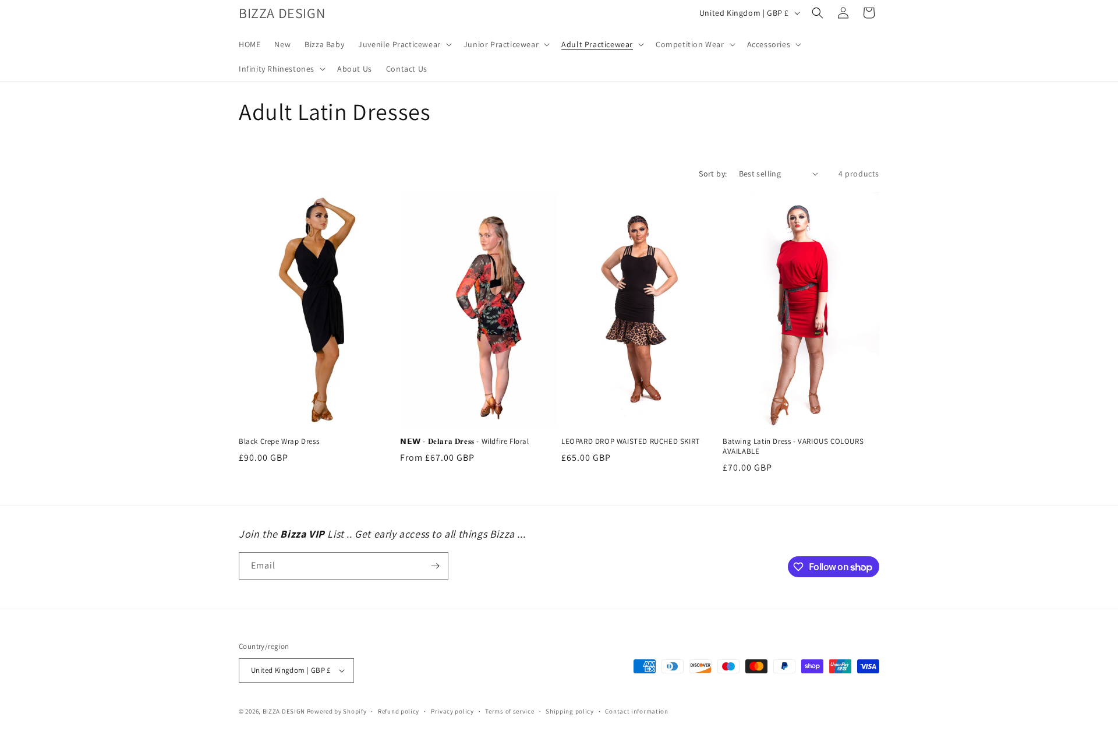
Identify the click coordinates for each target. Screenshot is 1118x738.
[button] (404, 44)
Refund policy (398, 711)
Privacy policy (452, 711)
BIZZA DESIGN (284, 711)
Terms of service (509, 711)
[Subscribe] (435, 566)
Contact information (636, 711)
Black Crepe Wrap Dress (279, 441)
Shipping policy (570, 711)
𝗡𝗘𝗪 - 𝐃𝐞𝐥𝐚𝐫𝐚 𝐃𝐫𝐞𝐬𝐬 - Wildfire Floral (464, 441)
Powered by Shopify (337, 711)
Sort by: (713, 173)
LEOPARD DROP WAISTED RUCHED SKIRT (630, 441)
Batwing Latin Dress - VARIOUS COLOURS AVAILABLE (793, 446)
